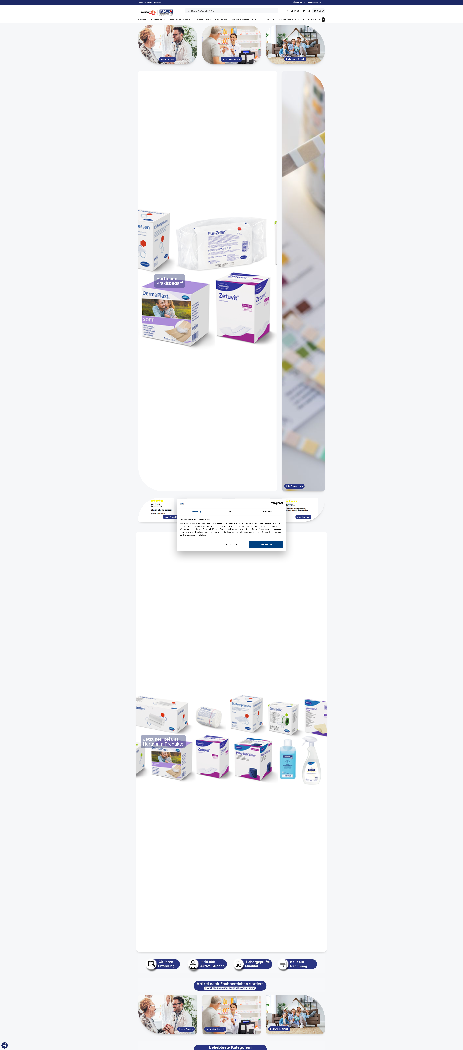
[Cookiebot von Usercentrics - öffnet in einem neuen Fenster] (272, 504)
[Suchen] (275, 10)
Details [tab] (232, 512)
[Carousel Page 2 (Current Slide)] (207, 488)
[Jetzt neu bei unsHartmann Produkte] (231, 742)
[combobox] (228, 10)
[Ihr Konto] (309, 10)
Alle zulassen (266, 544)
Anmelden (143, 3)
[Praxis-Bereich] (167, 44)
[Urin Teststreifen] (303, 281)
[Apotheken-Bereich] (231, 44)
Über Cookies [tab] (267, 512)
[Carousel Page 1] (203, 488)
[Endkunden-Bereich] (295, 44)
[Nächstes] (323, 19)
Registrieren (156, 3)
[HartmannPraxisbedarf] (207, 281)
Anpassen (230, 544)
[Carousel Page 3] (212, 488)
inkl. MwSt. (293, 10)
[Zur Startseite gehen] (156, 12)
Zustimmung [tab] (195, 512)
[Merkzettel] (303, 10)
